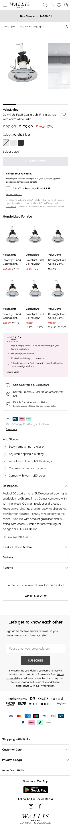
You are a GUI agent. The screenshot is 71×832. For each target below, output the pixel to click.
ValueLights (10, 109)
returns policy (50, 406)
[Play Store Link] (35, 789)
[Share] (66, 26)
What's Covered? (14, 194)
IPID (40, 203)
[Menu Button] (5, 5)
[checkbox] (35, 188)
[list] (35, 68)
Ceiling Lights (9, 26)
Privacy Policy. (47, 685)
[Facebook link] (40, 806)
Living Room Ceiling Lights (31, 26)
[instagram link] (31, 806)
